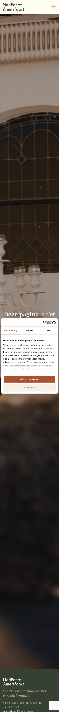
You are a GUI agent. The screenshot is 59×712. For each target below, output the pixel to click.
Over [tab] (48, 330)
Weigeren (29, 387)
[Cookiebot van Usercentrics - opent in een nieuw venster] (43, 322)
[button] (53, 7)
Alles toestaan (29, 379)
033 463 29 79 (11, 706)
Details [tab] (29, 330)
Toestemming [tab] (10, 330)
